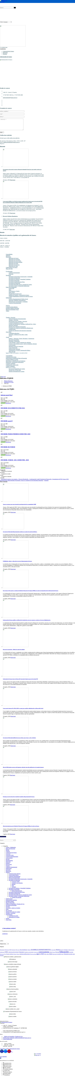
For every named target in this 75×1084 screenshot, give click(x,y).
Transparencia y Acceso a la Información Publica (8, 313)
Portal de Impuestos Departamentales (17, 318)
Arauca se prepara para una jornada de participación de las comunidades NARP (19, 504)
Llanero (18, 954)
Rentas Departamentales (14, 877)
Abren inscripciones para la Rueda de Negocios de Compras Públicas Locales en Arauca (21, 826)
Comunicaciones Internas (12, 307)
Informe (13, 884)
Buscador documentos (14, 339)
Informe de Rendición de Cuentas (16, 371)
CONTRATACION (13, 915)
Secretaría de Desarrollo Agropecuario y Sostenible (20, 276)
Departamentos (9, 860)
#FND (10, 949)
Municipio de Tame (13, 266)
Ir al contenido (3, 1056)
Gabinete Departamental (11, 867)
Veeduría (14, 886)
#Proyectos (17, 949)
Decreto (8, 859)
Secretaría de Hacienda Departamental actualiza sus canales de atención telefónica (20, 531)
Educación (64, 951)
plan (45, 954)
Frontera (8, 865)
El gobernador (9, 271)
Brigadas (61, 949)
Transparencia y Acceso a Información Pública (19, 350)
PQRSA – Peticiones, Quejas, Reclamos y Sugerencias (21, 338)
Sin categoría (9, 910)
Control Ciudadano (10, 366)
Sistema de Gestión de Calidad (13, 912)
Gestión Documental (16, 897)
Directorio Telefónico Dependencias (10, 216)
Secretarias (8, 275)
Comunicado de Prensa (11, 852)
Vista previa (8, 403)
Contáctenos (3, 48)
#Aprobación (2, 949)
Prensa (4, 304)
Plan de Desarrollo (10, 902)
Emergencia (2, 954)
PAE (13, 885)
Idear (10, 289)
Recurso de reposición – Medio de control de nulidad (14, 649)
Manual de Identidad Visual (12, 309)
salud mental (54, 954)
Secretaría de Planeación (14, 283)
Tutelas (7, 918)
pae (38, 954)
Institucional (8, 297)
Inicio (4, 251)
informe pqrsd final (6, 395)
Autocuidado (53, 949)
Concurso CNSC (10, 855)
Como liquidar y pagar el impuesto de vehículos (20, 342)
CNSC (6, 952)
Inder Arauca (12, 292)
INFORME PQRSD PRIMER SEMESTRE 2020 (15, 434)
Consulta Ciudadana (10, 363)
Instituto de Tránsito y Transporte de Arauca (19, 295)
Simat (7, 909)
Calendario (65, 949)
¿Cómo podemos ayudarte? (9, 928)
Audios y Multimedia (11, 847)
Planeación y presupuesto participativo (15, 362)
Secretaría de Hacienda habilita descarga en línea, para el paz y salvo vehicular (19, 737)
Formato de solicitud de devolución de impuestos (20, 330)
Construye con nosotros (17, 883)
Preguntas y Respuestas (14, 341)
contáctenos (5, 933)
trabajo (62, 954)
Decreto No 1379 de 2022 (15, 370)
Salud (50, 954)
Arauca (4, 253)
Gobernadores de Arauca (11, 267)
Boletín (7, 850)
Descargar (3, 403)
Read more (12, 180)
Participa (5, 354)
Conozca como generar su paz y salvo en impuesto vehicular (23, 343)
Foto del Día (9, 864)
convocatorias (44, 952)
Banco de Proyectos (10, 848)
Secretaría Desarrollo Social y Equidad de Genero (20, 284)
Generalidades (9, 254)
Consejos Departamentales (15, 303)
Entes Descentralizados (11, 287)
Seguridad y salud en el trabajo (13, 908)
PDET (42, 954)
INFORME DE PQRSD (8, 447)
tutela (73, 954)
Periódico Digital (10, 901)
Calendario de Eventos (11, 357)
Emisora (8, 863)
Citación (8, 851)
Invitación (8, 869)
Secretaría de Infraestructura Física (17, 282)
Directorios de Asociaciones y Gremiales (18, 301)
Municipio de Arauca (14, 258)
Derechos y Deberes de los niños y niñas (18, 334)
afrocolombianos (23, 949)
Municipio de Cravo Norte (15, 260)
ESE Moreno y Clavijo (14, 291)
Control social (36, 952)
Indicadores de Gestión (14, 917)
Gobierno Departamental (14, 876)
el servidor (71, 952)
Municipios (8, 257)
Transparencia (9, 914)
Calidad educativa (71, 949)
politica (47, 954)
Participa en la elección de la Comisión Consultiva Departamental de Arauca (18, 796)
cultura (50, 952)
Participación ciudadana (11, 900)
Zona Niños (8, 332)
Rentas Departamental (17, 890)
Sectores (8, 906)
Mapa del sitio (12, 351)
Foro (5, 954)
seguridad (59, 954)
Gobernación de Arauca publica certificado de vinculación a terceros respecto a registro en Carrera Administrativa (26, 620)
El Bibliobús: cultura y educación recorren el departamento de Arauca (17, 561)
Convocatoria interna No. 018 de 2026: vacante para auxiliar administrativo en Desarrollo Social (23, 708)
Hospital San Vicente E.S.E (15, 293)
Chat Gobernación (13, 347)
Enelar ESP (11, 288)
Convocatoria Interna (14, 875)
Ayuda (7, 337)
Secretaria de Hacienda (11, 905)
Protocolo (11, 274)
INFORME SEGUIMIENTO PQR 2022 (13, 408)
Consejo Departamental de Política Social (18, 299)
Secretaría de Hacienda (14, 280)
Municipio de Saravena (14, 264)
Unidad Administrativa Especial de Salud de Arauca (21, 296)
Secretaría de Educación (14, 278)
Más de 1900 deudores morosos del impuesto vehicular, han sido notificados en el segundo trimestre (23, 767)
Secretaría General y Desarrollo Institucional (19, 285)
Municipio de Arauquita (14, 259)
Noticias (8, 305)
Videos (7, 311)
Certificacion (2, 952)
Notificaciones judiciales (14, 349)
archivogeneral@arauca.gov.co (10, 97)
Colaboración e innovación (12, 365)
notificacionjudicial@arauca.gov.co (11, 142)
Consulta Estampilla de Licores (16, 322)
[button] (0, 1058)
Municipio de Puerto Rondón (15, 262)
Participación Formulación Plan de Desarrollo (16, 358)
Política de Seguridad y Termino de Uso (15, 904)
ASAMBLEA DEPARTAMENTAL (41, 949)
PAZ (40, 954)
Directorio (8, 861)
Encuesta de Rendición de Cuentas (17, 368)
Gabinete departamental (14, 272)
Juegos (10, 336)
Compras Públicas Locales (12, 359)
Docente (57, 952)
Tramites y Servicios (10, 317)
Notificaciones (9, 898)
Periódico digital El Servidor (12, 308)
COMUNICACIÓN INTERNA (13, 952)
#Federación (7, 949)
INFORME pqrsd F (7, 421)
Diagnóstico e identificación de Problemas (15, 361)
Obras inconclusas (33, 954)
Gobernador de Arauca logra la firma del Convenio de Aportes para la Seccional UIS (20, 679)
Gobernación (6, 270)
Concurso (8, 854)
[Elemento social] (0, 4)
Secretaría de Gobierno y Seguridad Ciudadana (20, 279)
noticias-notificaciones (25, 954)
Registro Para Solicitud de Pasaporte (17, 326)
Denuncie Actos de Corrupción (16, 346)
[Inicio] (3, 376)
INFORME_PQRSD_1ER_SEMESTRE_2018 (15, 460)
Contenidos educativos (14, 333)
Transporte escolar (68, 954)
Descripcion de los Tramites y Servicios (18, 321)
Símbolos (8, 255)
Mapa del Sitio (9, 268)
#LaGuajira (13, 949)
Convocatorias (12, 345)
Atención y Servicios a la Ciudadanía (8, 315)
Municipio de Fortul (13, 263)
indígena (11, 954)
